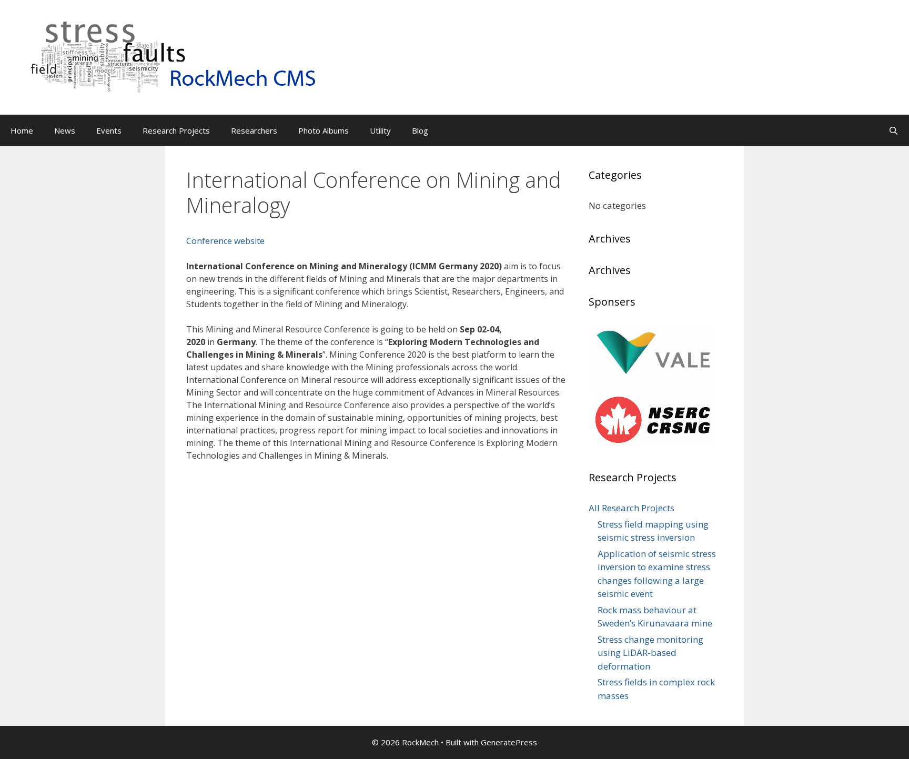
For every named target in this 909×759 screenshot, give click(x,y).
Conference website (225, 241)
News (64, 130)
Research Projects (176, 130)
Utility (380, 130)
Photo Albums (323, 130)
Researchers (254, 130)
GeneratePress (509, 742)
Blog (420, 130)
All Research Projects (631, 508)
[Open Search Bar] (893, 130)
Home (22, 130)
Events (109, 130)
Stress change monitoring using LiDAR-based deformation (650, 652)
